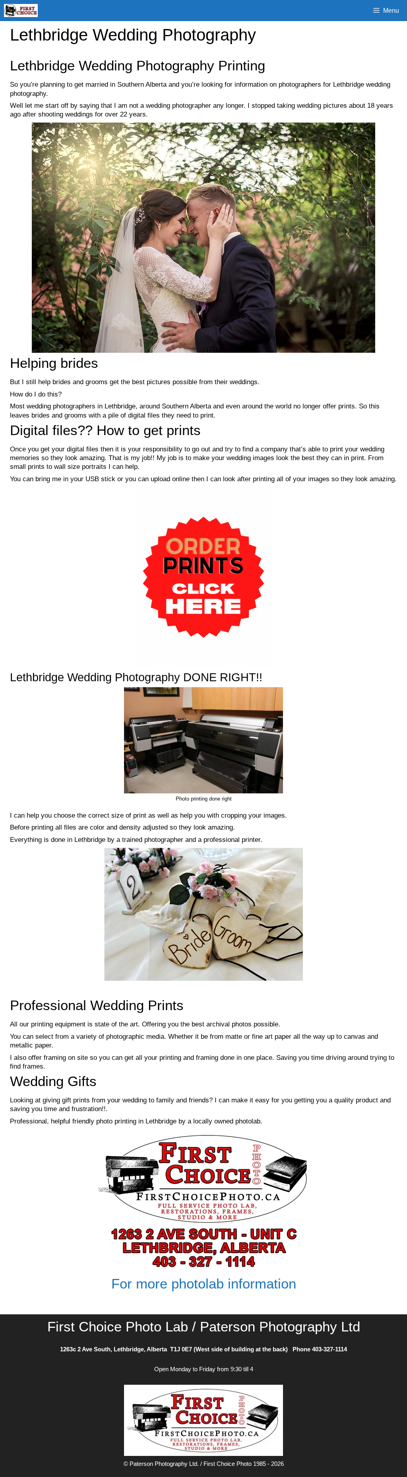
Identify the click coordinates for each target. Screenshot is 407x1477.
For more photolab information (203, 1283)
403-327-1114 (329, 1349)
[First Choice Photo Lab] (23, 10)
